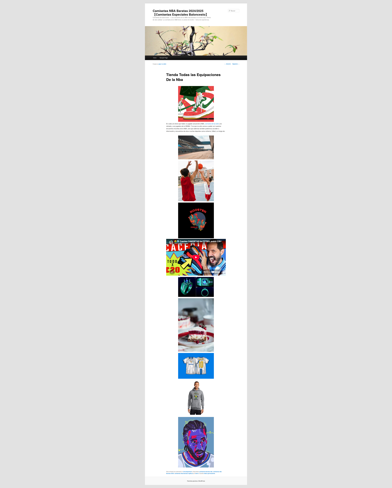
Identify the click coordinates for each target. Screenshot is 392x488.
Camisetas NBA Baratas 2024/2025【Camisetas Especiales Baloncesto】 (180, 12)
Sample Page (164, 58)
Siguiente (235, 64)
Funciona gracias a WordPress (196, 481)
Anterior (227, 64)
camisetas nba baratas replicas (183, 473)
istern (197, 473)
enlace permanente (209, 473)
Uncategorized (187, 471)
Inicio (154, 58)
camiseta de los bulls (212, 124)
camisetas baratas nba (205, 471)
